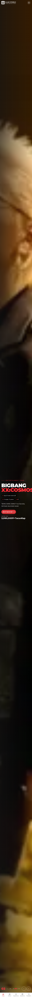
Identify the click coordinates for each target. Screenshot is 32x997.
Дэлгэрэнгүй (8, 512)
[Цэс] (29, 2)
